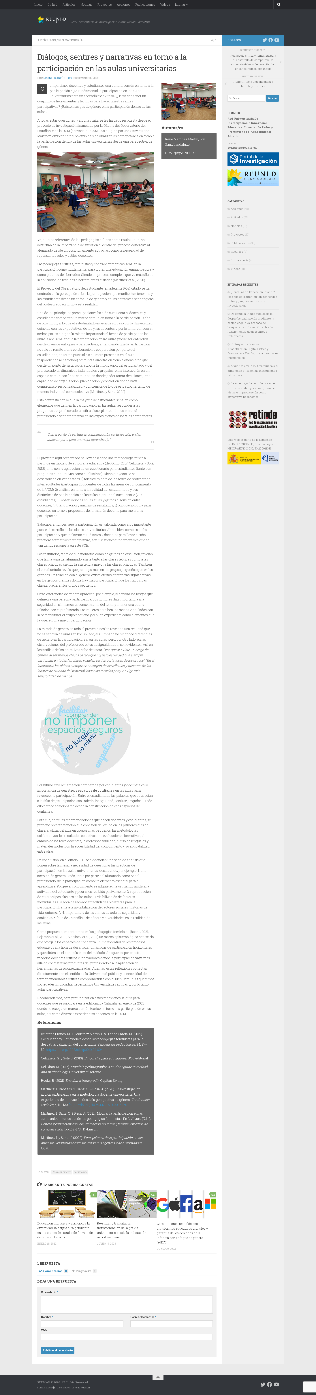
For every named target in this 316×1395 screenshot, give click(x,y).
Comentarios (55, 1271)
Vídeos (165, 4)
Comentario (49, 1292)
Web (44, 1330)
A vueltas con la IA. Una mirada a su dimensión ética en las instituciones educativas (253, 370)
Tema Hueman (82, 1387)
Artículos (69, 4)
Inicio (38, 4)
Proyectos (104, 4)
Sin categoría (70, 40)
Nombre (47, 1317)
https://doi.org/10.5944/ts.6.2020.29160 (98, 1105)
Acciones (123, 4)
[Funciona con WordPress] (53, 1387)
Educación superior (61, 1171)
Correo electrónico (143, 1317)
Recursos (237, 251)
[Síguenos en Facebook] (270, 40)
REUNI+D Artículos (57, 78)
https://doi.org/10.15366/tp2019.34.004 (74, 1049)
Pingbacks (85, 1271)
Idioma (180, 4)
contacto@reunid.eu (242, 147)
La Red (52, 4)
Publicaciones (145, 4)
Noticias (86, 4)
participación (80, 1171)
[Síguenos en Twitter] (265, 40)
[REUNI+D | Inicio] (52, 19)
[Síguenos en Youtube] (276, 40)
